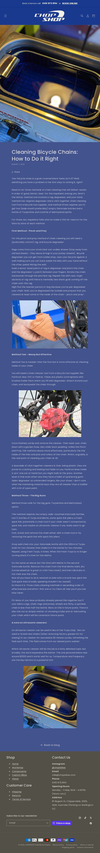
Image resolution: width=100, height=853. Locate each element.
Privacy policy (71, 845)
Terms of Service (21, 799)
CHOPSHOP (29, 845)
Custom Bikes (19, 775)
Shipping (16, 791)
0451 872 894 (49, 3)
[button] (5, 16)
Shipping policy (68, 847)
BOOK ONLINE (70, 3)
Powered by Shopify (42, 845)
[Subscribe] (47, 823)
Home (15, 763)
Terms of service (86, 845)
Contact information (85, 847)
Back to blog (52, 745)
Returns (16, 795)
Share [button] (17, 172)
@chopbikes (59, 767)
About (15, 778)
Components (19, 771)
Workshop (17, 767)
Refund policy (58, 845)
